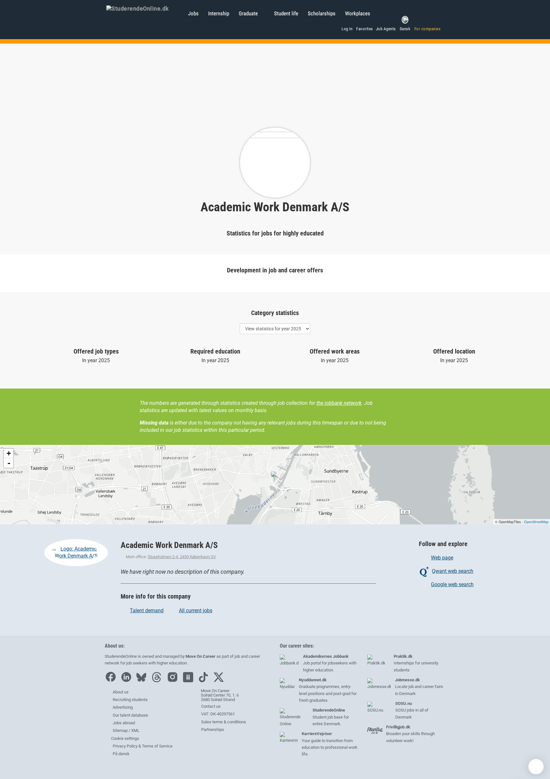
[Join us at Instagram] (174, 680)
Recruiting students (130, 699)
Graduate (248, 13)
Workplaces (357, 13)
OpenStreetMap (536, 521)
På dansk (121, 753)
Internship (218, 13)
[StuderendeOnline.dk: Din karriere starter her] (144, 8)
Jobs (193, 13)
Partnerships (212, 729)
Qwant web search (452, 571)
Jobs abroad (124, 722)
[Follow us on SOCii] (189, 680)
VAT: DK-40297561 (217, 714)
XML (135, 730)
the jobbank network (339, 403)
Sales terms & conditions (223, 721)
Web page (442, 558)
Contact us (210, 706)
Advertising (123, 707)
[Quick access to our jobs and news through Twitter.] (220, 680)
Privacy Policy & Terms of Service (143, 746)
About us (121, 692)
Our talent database (130, 715)
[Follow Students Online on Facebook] (112, 680)
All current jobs (195, 610)
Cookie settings (124, 738)
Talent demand (147, 610)
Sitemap (120, 730)
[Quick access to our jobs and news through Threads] (158, 680)
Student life (286, 13)
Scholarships (321, 13)
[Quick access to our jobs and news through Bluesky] (143, 680)
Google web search (452, 584)
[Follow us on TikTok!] (205, 680)
